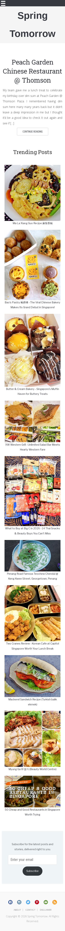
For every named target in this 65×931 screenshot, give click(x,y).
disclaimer (45, 909)
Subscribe (32, 871)
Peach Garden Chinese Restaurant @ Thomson (32, 71)
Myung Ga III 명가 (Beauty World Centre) (32, 769)
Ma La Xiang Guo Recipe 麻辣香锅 (33, 223)
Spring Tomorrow (32, 24)
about (17, 909)
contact (30, 909)
